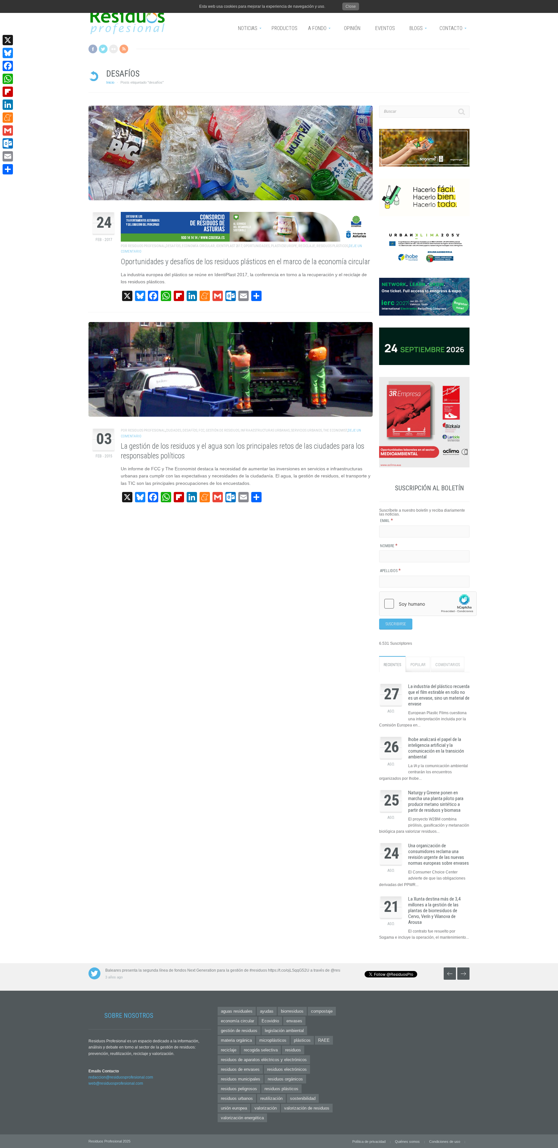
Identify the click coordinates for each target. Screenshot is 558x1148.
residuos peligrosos (239, 1088)
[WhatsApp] (7, 78)
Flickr (113, 49)
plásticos (302, 1040)
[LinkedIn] (7, 104)
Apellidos (390, 571)
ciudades (173, 430)
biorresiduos (292, 1011)
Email (386, 520)
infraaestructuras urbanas (265, 430)
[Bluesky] (7, 53)
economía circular (198, 246)
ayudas (267, 1011)
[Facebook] (7, 65)
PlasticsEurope (284, 246)
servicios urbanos (306, 430)
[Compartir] (7, 169)
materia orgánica (236, 1040)
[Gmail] (7, 130)
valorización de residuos (306, 1108)
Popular (418, 665)
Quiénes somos (407, 1141)
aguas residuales (237, 1011)
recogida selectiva (261, 1050)
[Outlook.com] (7, 143)
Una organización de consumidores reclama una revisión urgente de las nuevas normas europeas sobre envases (438, 854)
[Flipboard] (7, 91)
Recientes (392, 665)
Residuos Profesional (146, 246)
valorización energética (242, 1117)
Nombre (389, 546)
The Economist (335, 430)
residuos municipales (240, 1079)
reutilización (271, 1098)
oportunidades (256, 246)
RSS (123, 49)
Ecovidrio (270, 1020)
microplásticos (272, 1040)
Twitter (103, 49)
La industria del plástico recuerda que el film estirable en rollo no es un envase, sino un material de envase (439, 695)
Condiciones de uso (444, 1141)
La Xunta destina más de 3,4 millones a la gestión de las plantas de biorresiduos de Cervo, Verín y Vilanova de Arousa (434, 910)
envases (294, 1020)
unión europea (234, 1108)
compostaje (322, 1011)
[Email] (7, 156)
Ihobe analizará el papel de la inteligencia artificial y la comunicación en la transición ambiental (436, 748)
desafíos (173, 246)
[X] (7, 40)
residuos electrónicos (287, 1069)
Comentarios (447, 665)
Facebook (92, 49)
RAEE (324, 1040)
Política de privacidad (369, 1141)
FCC (201, 430)
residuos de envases (240, 1069)
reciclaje (306, 246)
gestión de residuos (222, 430)
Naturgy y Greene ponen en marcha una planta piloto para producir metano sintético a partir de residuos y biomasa (435, 801)
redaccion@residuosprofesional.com (120, 1077)
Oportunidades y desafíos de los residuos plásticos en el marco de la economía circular (245, 261)
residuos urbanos (237, 1098)
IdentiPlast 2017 (229, 246)
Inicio (110, 82)
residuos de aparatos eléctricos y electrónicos (264, 1059)
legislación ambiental (284, 1030)
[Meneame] (7, 117)
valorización (265, 1108)
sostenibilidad (302, 1098)
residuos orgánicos (285, 1079)
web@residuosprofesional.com (115, 1083)
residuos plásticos (332, 246)
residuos (293, 1050)
